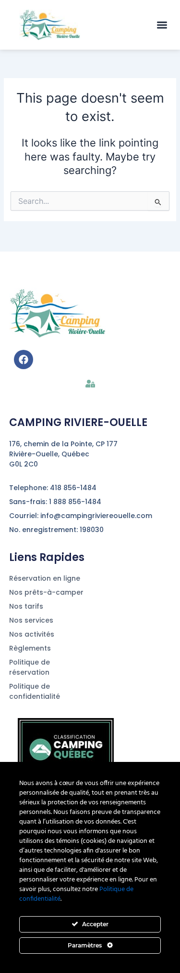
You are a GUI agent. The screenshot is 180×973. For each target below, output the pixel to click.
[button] (162, 24)
